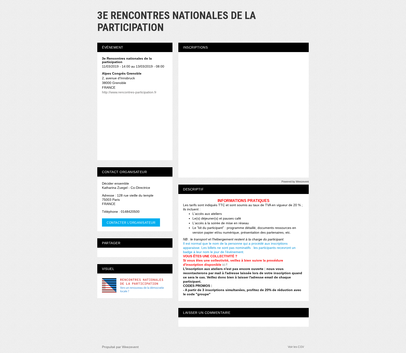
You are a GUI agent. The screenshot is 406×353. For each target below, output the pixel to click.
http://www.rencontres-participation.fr (129, 92)
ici (223, 264)
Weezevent (130, 347)
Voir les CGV (296, 347)
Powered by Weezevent (295, 181)
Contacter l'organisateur (131, 222)
